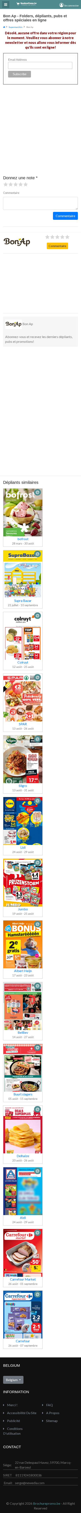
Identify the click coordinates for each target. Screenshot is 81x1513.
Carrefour (23, 1341)
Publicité (13, 1421)
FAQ (49, 1405)
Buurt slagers (23, 1094)
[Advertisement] (34, 283)
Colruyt (22, 662)
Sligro (23, 786)
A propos (52, 1413)
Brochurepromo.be (46, 1503)
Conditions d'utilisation (13, 1431)
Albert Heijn (23, 971)
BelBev (23, 1032)
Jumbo (23, 909)
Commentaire (57, 246)
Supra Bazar (23, 600)
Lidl (23, 847)
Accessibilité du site (21, 1413)
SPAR (23, 724)
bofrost (22, 539)
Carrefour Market (23, 1279)
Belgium (12, 1380)
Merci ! (11, 1405)
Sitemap (51, 1421)
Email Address (17, 59)
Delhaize (23, 1156)
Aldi (23, 1217)
